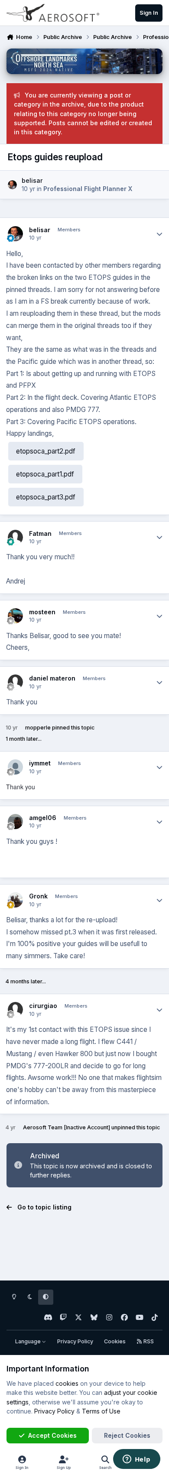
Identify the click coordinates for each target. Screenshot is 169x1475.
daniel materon (52, 678)
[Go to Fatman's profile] (15, 537)
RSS (148, 1341)
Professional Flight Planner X (87, 188)
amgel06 (42, 817)
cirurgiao (43, 1005)
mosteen (42, 612)
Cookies (115, 1341)
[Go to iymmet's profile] (15, 767)
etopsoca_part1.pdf (45, 474)
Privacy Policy (75, 1341)
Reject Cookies (127, 1435)
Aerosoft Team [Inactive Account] (66, 1127)
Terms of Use (101, 1411)
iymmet (40, 763)
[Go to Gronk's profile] (15, 900)
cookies (66, 1383)
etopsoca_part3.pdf (45, 497)
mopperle (38, 727)
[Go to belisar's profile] (12, 184)
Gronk (38, 896)
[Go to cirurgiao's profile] (15, 1009)
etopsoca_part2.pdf (45, 451)
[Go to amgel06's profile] (15, 821)
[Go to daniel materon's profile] (15, 682)
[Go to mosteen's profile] (15, 615)
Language (28, 1341)
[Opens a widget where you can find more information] (136, 1460)
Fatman (40, 533)
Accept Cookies (52, 1435)
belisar (32, 180)
